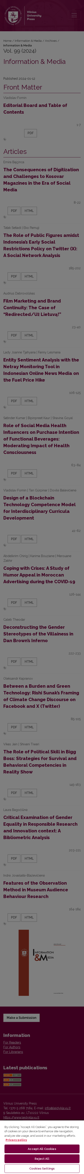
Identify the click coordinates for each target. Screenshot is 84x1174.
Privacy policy (16, 1140)
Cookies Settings (42, 1168)
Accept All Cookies (42, 1149)
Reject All (42, 1158)
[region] (42, 1147)
